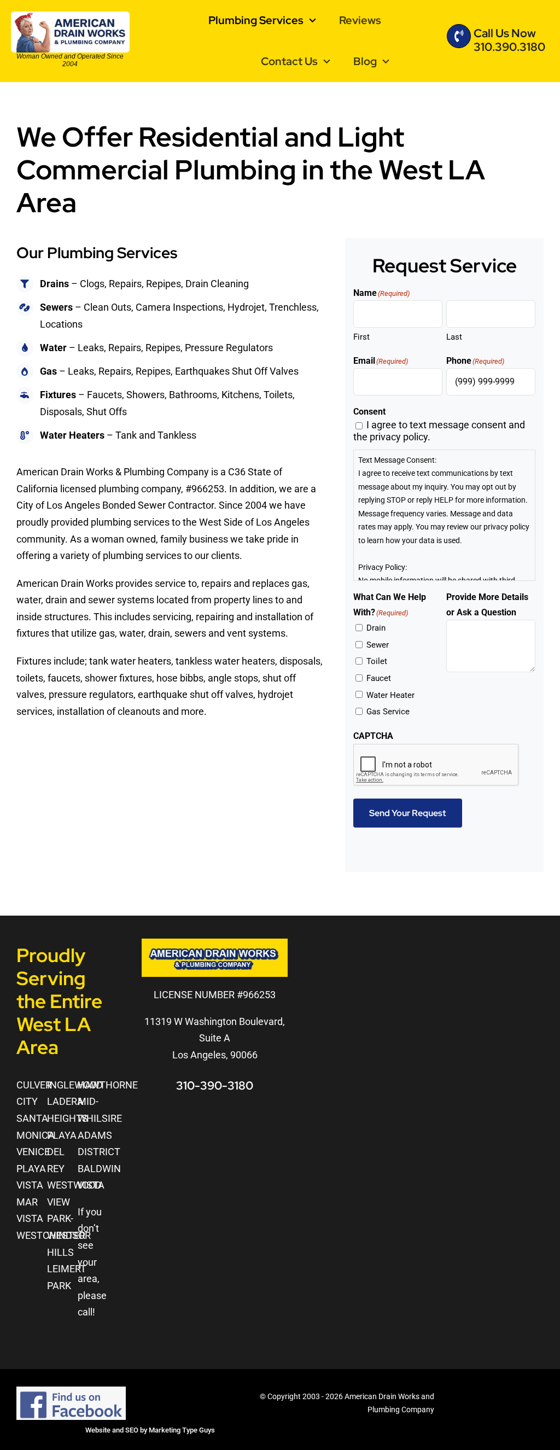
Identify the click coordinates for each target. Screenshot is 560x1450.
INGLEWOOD (75, 1085)
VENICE (33, 1151)
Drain (376, 628)
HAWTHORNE (108, 1085)
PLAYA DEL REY (62, 1151)
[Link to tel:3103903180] (459, 36)
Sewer (377, 645)
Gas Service (388, 712)
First (361, 337)
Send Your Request (407, 813)
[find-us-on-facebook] (71, 1391)
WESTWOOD (74, 1185)
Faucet (378, 678)
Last (454, 337)
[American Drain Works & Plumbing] (70, 16)
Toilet (376, 661)
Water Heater (390, 695)
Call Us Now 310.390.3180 (509, 40)
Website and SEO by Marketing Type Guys (150, 1430)
